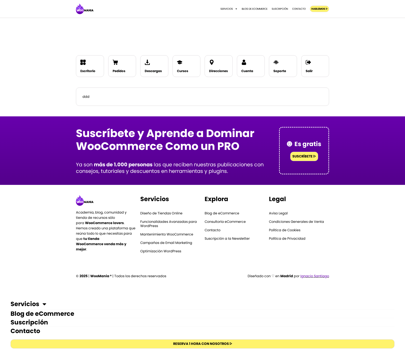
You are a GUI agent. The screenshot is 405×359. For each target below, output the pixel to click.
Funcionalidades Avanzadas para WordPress (168, 224)
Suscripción (280, 9)
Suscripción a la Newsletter (227, 239)
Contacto (299, 9)
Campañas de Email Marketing (166, 243)
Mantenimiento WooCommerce (166, 234)
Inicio (288, 32)
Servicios (226, 9)
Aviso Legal (278, 213)
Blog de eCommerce (254, 9)
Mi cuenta (304, 32)
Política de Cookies (284, 230)
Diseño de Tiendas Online (161, 213)
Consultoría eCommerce (225, 222)
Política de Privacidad (287, 239)
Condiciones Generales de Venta (296, 222)
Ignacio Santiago (314, 276)
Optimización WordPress (160, 251)
